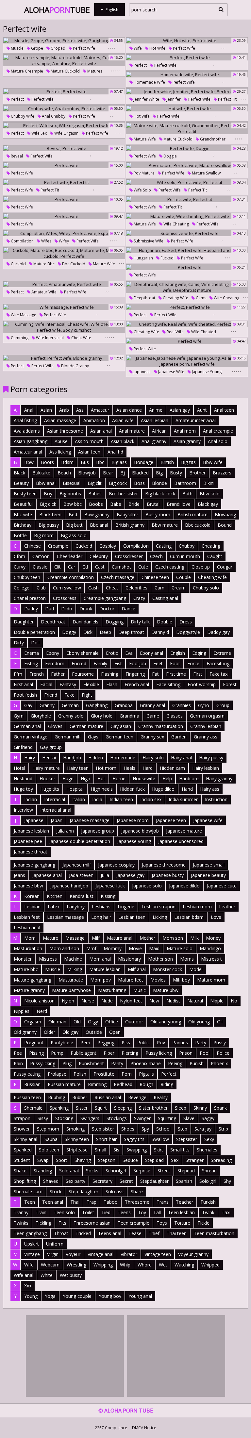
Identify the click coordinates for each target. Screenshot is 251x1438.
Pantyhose (62, 1042)
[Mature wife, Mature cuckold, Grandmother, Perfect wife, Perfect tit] (187, 128)
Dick (87, 632)
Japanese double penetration (79, 841)
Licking (160, 917)
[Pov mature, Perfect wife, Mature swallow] (187, 165)
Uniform (54, 1244)
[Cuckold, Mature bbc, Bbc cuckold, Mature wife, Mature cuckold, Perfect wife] (64, 253)
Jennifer (173, 99)
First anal (23, 684)
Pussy (219, 1042)
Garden (179, 737)
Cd (85, 567)
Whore (145, 1265)
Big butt (74, 525)
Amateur (100, 410)
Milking (74, 969)
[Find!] (220, 9)
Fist (118, 663)
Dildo (66, 608)
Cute (143, 567)
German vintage (30, 737)
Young (31, 1296)
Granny (47, 705)
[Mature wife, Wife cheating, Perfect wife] (187, 216)
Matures (94, 71)
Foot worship (202, 684)
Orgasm (32, 1021)
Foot (175, 663)
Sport (61, 1160)
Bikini (208, 483)
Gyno (203, 705)
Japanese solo (147, 886)
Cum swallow (67, 588)
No (234, 1001)
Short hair (106, 1139)
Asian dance (129, 410)
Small (100, 1150)
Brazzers (222, 473)
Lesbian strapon (159, 906)
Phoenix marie (145, 1063)
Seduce (130, 1160)
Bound (225, 525)
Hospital (75, 789)
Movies (158, 980)
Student (22, 1160)
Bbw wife (213, 462)
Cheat (112, 588)
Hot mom (106, 768)
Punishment (91, 1063)
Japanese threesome (164, 865)
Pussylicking (42, 1063)
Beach (64, 473)
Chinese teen (155, 577)
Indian (30, 799)
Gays (93, 737)
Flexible (91, 684)
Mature (50, 938)
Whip (125, 1265)
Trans (163, 1202)
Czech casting (169, 567)
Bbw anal (46, 483)
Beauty (21, 483)
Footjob (137, 663)
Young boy (110, 1296)
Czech (156, 556)
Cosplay (107, 546)
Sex (174, 1160)
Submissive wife (148, 241)
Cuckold (18, 264)
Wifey (63, 241)
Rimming (97, 1084)
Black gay (208, 504)
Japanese (142, 371)
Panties (180, 1042)
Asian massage (60, 420)
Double (164, 622)
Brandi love (179, 504)
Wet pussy (71, 1275)
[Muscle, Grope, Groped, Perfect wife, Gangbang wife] (64, 40)
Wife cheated (203, 332)
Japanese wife (170, 371)
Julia (105, 875)
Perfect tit (227, 99)
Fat (155, 674)
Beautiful (23, 504)
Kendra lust (81, 896)
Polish (80, 1074)
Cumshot (121, 567)
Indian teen (121, 799)
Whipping (103, 1265)
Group (222, 705)
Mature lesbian (105, 969)
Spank (220, 1108)
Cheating (211, 546)
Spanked (23, 1150)
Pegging (105, 1042)
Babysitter (127, 514)
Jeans (19, 875)
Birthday (22, 525)
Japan (56, 820)
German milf (68, 737)
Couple (183, 577)
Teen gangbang (30, 1233)
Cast (100, 567)
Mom (30, 938)
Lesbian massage (65, 917)
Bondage (143, 462)
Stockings (117, 1118)
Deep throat (131, 632)
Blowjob (87, 473)
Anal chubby (53, 116)
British (167, 462)
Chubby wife (22, 116)
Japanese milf (76, 865)
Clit (57, 567)
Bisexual (71, 483)
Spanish (184, 1181)
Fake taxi (218, 674)
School (163, 1129)
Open (115, 1032)
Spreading (221, 1160)
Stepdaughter (154, 1181)
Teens (124, 1212)
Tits (62, 1223)
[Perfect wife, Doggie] (187, 148)
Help (167, 778)
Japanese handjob (69, 886)
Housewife (144, 778)
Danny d (160, 632)
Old (77, 1021)
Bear (108, 473)
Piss (126, 1042)
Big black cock (160, 493)
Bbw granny (96, 514)
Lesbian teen (131, 917)
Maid (154, 948)
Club (41, 588)
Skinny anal (25, 1139)
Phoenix (219, 1063)
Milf (96, 938)
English (177, 653)
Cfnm (19, 556)
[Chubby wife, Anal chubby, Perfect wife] (64, 108)
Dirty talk (140, 622)
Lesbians (101, 906)
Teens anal (109, 1233)
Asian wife (123, 420)
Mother (147, 938)
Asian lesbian (154, 420)
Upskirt (31, 1244)
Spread (209, 1170)
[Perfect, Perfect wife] (187, 57)
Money (213, 938)
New (154, 1001)
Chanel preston (30, 598)
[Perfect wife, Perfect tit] (64, 182)
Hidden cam (172, 768)
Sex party (75, 1181)
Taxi (226, 1212)
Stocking (64, 1118)
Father (58, 674)
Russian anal (107, 1097)
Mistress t (211, 959)
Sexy (209, 1139)
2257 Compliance (111, 1427)
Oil (220, 1021)
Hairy (29, 757)
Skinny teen (77, 1139)
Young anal (140, 1296)
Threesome (137, 1202)
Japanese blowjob (140, 831)
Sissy (43, 1118)
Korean (32, 896)
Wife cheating (175, 224)
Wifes (45, 241)
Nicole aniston (39, 1001)
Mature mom (211, 980)
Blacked (140, 473)
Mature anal (119, 938)
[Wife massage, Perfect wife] (64, 307)
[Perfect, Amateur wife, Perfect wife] (64, 284)
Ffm (18, 674)
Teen (29, 1202)
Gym (19, 716)
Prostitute (103, 1074)
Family (100, 663)
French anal (137, 684)
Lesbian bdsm (189, 917)
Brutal (153, 504)
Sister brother (153, 1108)
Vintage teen (157, 1254)
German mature (86, 726)
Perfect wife (83, 48)
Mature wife (144, 139)
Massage (75, 938)
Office (111, 1021)
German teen (119, 737)
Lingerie (126, 906)
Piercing (130, 1053)
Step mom (48, 1129)
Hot (101, 778)
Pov (161, 1042)
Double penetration (34, 632)
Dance (128, 608)
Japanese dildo (184, 886)
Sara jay (202, 1129)
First (197, 674)
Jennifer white (146, 99)
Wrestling (76, 1265)
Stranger (195, 1160)
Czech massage (117, 577)
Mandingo (210, 948)
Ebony (52, 653)
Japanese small (209, 865)
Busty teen (25, 493)
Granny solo (71, 716)
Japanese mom (133, 820)
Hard (147, 768)
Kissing (108, 896)
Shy (227, 1181)
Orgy (93, 1021)
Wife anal (23, 1275)
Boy (48, 493)
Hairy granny (219, 778)
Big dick (48, 504)
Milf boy (181, 980)
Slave (188, 1118)
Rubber (79, 1097)
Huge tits (49, 789)
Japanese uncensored (181, 841)
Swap (43, 1160)
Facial (46, 684)
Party (200, 1042)
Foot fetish (25, 695)
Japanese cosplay (116, 865)
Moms (187, 959)
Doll (35, 642)
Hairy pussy (211, 757)
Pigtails (146, 1074)
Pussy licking (158, 1053)
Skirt (158, 1150)
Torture (182, 1223)
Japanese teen (171, 820)
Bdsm (67, 462)
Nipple (217, 1001)
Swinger (142, 1118)
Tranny (21, 1212)
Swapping (136, 1150)
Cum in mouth (185, 556)
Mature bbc (43, 264)
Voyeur (73, 1254)
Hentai (49, 757)
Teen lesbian (181, 1212)
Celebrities (136, 588)
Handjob (72, 757)
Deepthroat (144, 298)
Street (164, 1170)
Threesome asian (92, 1223)
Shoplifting (25, 1181)
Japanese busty (168, 875)
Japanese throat (30, 852)
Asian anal (101, 431)
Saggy (208, 1118)
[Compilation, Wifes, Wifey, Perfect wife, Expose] (64, 233)
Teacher (184, 1202)
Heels (129, 768)
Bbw (29, 462)
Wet (163, 1265)
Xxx (27, 1285)
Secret (126, 1181)
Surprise (141, 1170)
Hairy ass (209, 789)
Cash (93, 588)
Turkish (208, 1202)
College (21, 588)
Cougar (224, 567)
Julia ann (65, 831)
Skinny (200, 1108)
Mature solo (179, 948)
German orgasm (207, 716)
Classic (40, 567)
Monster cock (167, 969)
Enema (31, 653)
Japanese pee (28, 841)
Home (119, 778)
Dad (49, 608)
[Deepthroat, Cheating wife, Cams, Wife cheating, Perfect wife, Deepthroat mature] (187, 287)
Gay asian (120, 726)
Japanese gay (130, 875)
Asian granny (187, 441)
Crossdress (64, 598)
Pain (18, 1063)
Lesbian (32, 906)
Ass (80, 410)
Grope (36, 48)
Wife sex (38, 133)
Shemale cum (28, 1191)
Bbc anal (99, 525)
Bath (187, 493)
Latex (53, 906)
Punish (197, 1063)
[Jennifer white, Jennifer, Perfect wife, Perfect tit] (187, 91)
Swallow (160, 1139)
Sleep (180, 1108)
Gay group (51, 747)
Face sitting (168, 684)
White (47, 1275)
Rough (146, 1084)
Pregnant (33, 1042)
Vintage (32, 1254)
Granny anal (152, 705)
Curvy (19, 567)
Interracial (54, 799)
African (159, 431)
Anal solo (217, 441)
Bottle (20, 535)
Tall (157, 1212)
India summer (183, 799)
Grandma (129, 716)
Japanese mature (184, 831)
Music (139, 990)
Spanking (59, 1108)
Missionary (129, 959)
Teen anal (52, 1202)
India (97, 799)
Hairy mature (46, 768)
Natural (195, 1001)
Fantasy (67, 684)
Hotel (19, 768)
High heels (102, 789)
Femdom (54, 663)
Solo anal (69, 1170)
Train (41, 1212)
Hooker (47, 778)
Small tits (180, 1150)
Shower (22, 1129)
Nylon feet (131, 1001)
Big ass (119, 462)
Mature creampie (26, 71)
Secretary (102, 1181)
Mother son (160, 959)
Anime (155, 410)
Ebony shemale (82, 653)
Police (223, 1053)
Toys (162, 1223)
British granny (129, 525)
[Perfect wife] (64, 165)
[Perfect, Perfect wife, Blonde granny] (64, 358)
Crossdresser (129, 556)
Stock (55, 1191)
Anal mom (185, 431)
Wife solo (142, 190)
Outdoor (134, 1021)
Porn (127, 1074)
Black (19, 473)
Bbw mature (165, 525)
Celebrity (99, 556)
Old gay (70, 1032)
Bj (122, 473)
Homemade (122, 757)
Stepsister (186, 1139)
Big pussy (49, 525)
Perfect (140, 65)
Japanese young (206, 371)
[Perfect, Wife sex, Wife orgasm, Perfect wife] (64, 125)
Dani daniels (85, 622)
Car (71, 567)
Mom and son (64, 948)
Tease (135, 1233)
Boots (47, 462)
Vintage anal (100, 1254)
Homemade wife (149, 82)
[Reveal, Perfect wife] (64, 148)
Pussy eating (27, 1074)
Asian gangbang (30, 441)
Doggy (69, 632)
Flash (111, 684)
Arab (64, 410)
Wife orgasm (65, 133)
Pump (57, 1053)
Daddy (31, 608)
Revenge (137, 1097)
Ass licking (60, 452)
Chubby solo (206, 588)
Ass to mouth (89, 441)
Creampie (58, 546)
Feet (158, 663)
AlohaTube (57, 9)
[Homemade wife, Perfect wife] (187, 74)
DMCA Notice (144, 1427)
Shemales (207, 1150)
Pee (18, 1053)
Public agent (83, 1053)
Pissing (36, 1053)
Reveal (16, 156)
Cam (159, 588)
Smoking (75, 1129)
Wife (137, 48)
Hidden (95, 757)
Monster (23, 959)
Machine (73, 959)
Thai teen (177, 1233)
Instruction (216, 799)
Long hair (101, 917)
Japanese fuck (110, 886)
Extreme (222, 653)
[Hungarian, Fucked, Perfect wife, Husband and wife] (187, 250)
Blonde (159, 483)
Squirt (101, 1108)
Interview (23, 810)
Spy (145, 1129)
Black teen (50, 514)
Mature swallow (206, 173)
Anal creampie (218, 431)
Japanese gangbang (34, 865)
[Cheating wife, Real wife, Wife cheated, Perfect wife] (187, 324)
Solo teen (49, 1150)
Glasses (174, 716)
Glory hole (101, 716)
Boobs (96, 504)
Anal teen (224, 410)
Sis (116, 1150)
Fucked (166, 258)
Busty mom (157, 514)
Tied (105, 1212)
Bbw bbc (72, 504)
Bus (85, 462)
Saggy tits (134, 1139)
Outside (94, 1032)
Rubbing (56, 1097)
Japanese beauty (208, 875)
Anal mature (132, 431)
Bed (73, 514)
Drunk (85, 608)
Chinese (32, 546)
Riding (166, 1084)
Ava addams (27, 431)
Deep (105, 632)
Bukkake (41, 473)
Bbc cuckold (73, 264)
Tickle (203, 1223)
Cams (200, 298)
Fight (87, 695)
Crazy (139, 598)
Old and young (165, 1021)
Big (159, 473)
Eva (129, 653)
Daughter (24, 622)
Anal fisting (25, 420)
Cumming (19, 337)
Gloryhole (41, 716)
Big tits (188, 462)
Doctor (106, 608)
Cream (179, 588)
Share (137, 1191)
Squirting (167, 1118)
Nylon (68, 1001)
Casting (164, 546)
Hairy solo (153, 757)
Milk (194, 938)
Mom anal (100, 959)
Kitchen (54, 896)
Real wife (175, 332)
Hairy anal (181, 757)
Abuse (61, 441)
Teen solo (64, 1212)
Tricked (83, 1233)
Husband (23, 778)
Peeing (175, 1063)
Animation (94, 420)
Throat (61, 1233)
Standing (43, 1170)
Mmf (91, 948)
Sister (82, 1108)
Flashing (109, 674)
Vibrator (129, 1254)
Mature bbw (165, 990)
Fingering (135, 674)
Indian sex (150, 799)
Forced (79, 663)
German (70, 705)
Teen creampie (133, 1223)
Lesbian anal (27, 927)
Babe (115, 504)
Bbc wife (23, 514)
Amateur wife (43, 292)
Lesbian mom (197, 906)
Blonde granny (74, 366)
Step (182, 1129)
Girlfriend (23, 747)
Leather (227, 906)
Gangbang (97, 705)
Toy (142, 1212)
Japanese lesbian (31, 831)
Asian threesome (65, 431)
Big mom (44, 535)
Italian (78, 799)
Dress (185, 622)
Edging (199, 653)
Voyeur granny (193, 1254)
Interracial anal (55, 810)
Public (143, 1042)
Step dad (154, 1160)
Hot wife (156, 48)
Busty (176, 473)
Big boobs (70, 493)
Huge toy (23, 789)
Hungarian (143, 258)
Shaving (83, 1160)
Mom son (172, 938)
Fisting (31, 663)
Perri (85, 1042)
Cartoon (41, 556)
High (85, 778)
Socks (92, 1170)
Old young (199, 1021)
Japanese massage (89, 820)
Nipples (21, 1011)
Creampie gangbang (105, 598)
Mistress (48, 959)
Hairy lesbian (205, 768)
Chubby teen (27, 577)
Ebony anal (151, 653)
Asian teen (89, 452)
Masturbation (28, 948)
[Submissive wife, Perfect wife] (187, 233)
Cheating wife (175, 298)
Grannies (181, 705)
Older (49, 1032)
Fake (69, 695)
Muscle (17, 48)
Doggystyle (188, 632)
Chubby (186, 546)
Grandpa (124, 705)
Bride (134, 504)
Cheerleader (69, 556)
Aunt (202, 410)
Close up (201, 567)
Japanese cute (222, 886)
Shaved (51, 1181)
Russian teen (27, 1097)
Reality (161, 1097)
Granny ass (205, 737)
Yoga (50, 1296)
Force (193, 663)
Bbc (100, 462)
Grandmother (212, 139)
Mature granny (29, 990)
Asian (46, 410)
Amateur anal (28, 452)
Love (216, 917)
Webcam (50, 1265)
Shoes (127, 1129)
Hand (187, 789)
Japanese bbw (28, 886)
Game (152, 716)
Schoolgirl (116, 1170)
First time (176, 674)
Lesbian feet (27, 917)
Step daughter (83, 1191)
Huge (68, 778)
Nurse (87, 1001)
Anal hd (115, 452)
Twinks (21, 1223)
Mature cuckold (65, 71)
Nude (107, 1001)
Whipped (210, 1265)
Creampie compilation (70, 577)
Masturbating (112, 990)
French (36, 674)
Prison (185, 1053)
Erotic (112, 653)
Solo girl (207, 1181)
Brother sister (123, 493)
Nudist (173, 1001)
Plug (67, 1063)
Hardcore (189, 778)
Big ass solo (74, 535)
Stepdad (186, 1170)
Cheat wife (80, 337)
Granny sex (152, 737)
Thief (154, 1233)
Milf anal (137, 969)
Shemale (33, 1108)
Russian (32, 1084)
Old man (57, 1021)
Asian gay (180, 410)
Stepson (106, 1160)
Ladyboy (76, 906)
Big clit (95, 483)
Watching (184, 1265)
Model (196, 969)
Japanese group (97, 831)
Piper (109, 1053)
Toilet (88, 1212)
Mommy (113, 948)
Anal (28, 410)
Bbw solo (210, 493)
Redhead (123, 1084)
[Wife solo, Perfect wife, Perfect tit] (187, 182)
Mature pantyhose (71, 990)
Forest (230, 684)
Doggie (169, 156)
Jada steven (81, 875)
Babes (95, 493)
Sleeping (123, 1108)
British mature (192, 514)
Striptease (77, 1150)
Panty (117, 1063)
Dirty (19, 642)
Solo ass (115, 1191)
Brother (197, 473)
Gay (28, 705)
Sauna (51, 1139)
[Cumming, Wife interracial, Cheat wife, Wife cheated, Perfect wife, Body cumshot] (64, 327)
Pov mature (144, 173)
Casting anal (165, 598)
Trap (91, 1202)
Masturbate (71, 980)
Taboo (111, 1202)
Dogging (115, 622)
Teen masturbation (214, 1233)
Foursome (83, 674)
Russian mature (64, 1084)
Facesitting (218, 663)
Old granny (25, 1032)
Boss (139, 483)
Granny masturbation (160, 726)
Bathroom (185, 483)
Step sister (103, 1129)
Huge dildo (163, 789)
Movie (135, 948)
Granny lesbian (205, 726)
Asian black (122, 441)
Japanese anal (47, 875)
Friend (50, 695)
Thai (74, 1202)
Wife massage (23, 315)
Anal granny (154, 441)
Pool (204, 1053)
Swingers (89, 1118)
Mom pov (100, 980)
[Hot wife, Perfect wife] (187, 108)
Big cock (118, 483)
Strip (223, 1129)
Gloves (55, 726)
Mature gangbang (32, 980)
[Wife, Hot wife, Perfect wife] (187, 40)
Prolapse (57, 1074)
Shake (20, 1170)
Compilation (22, 241)
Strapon (22, 1118)
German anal (27, 726)
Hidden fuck (132, 789)
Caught (214, 556)
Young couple (77, 1296)
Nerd (42, 1011)
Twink (208, 1212)
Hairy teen (78, 768)
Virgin (53, 1254)
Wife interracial (49, 337)
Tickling (43, 1223)
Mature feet (130, 980)
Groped (57, 48)
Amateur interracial (196, 420)
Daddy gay (218, 632)
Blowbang (225, 514)
